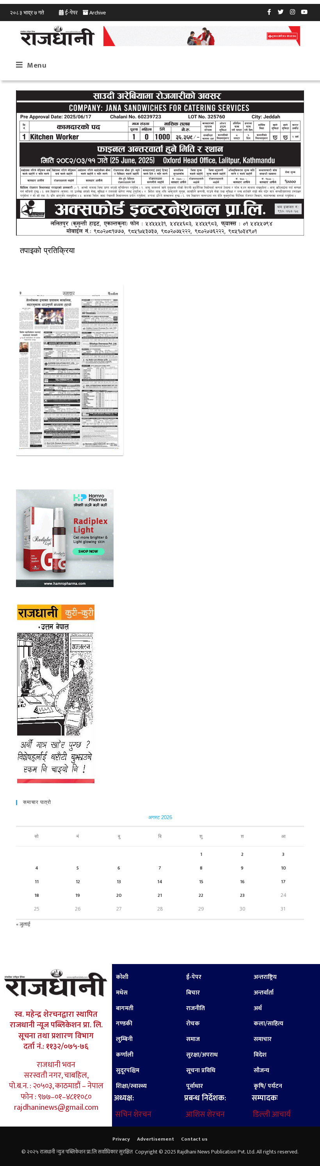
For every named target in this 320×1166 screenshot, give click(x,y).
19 (77, 895)
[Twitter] (281, 12)
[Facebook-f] (269, 12)
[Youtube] (304, 12)
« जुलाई (23, 924)
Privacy (121, 1139)
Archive (97, 12)
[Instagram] (293, 12)
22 (201, 895)
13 (119, 882)
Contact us (194, 1139)
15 (201, 882)
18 (36, 895)
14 (159, 882)
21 (160, 895)
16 (242, 882)
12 (78, 882)
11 (37, 882)
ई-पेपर (71, 12)
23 (242, 895)
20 (119, 895)
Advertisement (155, 1139)
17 (283, 882)
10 (283, 868)
